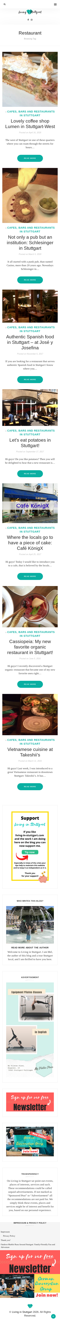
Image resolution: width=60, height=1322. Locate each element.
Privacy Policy (9, 1236)
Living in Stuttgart (22, 1312)
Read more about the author (30, 948)
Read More (30, 158)
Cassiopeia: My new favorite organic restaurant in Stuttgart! (30, 647)
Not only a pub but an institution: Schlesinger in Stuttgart (30, 243)
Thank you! (5, 1240)
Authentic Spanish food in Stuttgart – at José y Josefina (30, 342)
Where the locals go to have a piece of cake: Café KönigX (30, 543)
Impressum (5, 1232)
